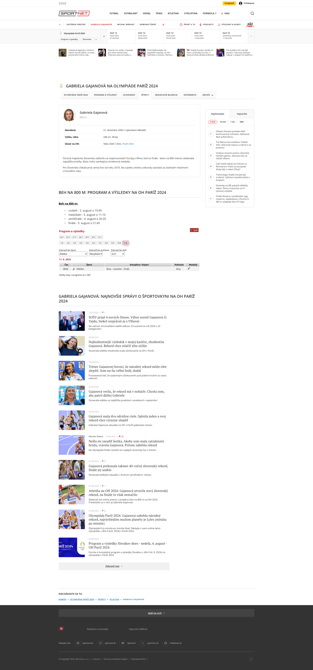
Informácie (190, 95)
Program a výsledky (69, 39)
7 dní (233, 122)
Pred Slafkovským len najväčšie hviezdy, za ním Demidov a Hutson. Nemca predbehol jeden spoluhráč (159, 52)
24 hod (223, 122)
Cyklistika (190, 13)
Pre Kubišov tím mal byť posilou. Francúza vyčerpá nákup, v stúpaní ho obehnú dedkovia (239, 52)
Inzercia (96, 659)
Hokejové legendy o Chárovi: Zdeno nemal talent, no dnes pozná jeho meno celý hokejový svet (81, 52)
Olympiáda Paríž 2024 (74, 33)
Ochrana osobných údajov (115, 659)
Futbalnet (131, 13)
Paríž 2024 (128, 144)
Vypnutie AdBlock (138, 629)
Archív (206, 95)
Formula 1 (209, 13)
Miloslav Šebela (96, 436)
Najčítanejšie (217, 113)
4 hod (212, 122)
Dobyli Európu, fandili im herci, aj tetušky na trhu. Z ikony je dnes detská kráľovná (200, 52)
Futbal (114, 13)
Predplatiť (229, 3)
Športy (145, 95)
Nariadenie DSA (138, 659)
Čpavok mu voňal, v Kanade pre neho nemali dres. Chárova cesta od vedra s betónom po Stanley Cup (120, 52)
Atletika (173, 13)
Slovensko (87, 39)
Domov (63, 599)
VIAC (227, 13)
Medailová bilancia (166, 95)
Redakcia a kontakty (97, 629)
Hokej (146, 13)
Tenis (159, 13)
